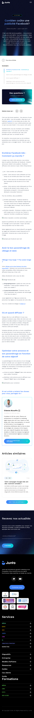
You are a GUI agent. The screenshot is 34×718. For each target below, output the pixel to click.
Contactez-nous (17, 587)
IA (2, 640)
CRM (3, 636)
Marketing (5, 646)
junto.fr (10, 121)
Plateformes (17, 15)
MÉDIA (4, 623)
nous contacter (17, 99)
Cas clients (6, 672)
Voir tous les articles (16, 502)
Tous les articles (11, 60)
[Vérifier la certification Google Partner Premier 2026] (5, 594)
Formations (10, 679)
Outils (4, 676)
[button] (19, 70)
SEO (3, 630)
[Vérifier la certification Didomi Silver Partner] (12, 607)
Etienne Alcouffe (11, 28)
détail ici (22, 303)
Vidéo (4, 633)
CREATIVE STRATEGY (8, 643)
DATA (3, 626)
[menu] (30, 2)
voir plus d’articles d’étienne (13, 441)
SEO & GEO (5, 695)
